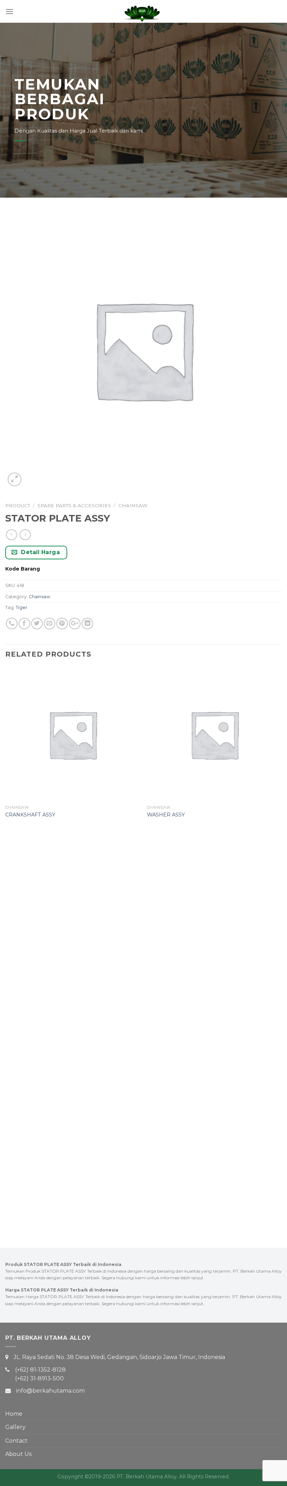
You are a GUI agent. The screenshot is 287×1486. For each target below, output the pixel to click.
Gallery (15, 1427)
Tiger (21, 607)
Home (13, 1413)
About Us (18, 1454)
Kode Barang (22, 569)
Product (17, 505)
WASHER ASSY (166, 815)
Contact (16, 1440)
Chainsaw (132, 505)
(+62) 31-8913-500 (39, 1378)
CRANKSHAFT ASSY (30, 815)
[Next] (281, 944)
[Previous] (5, 944)
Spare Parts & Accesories (74, 505)
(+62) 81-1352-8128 (40, 1369)
